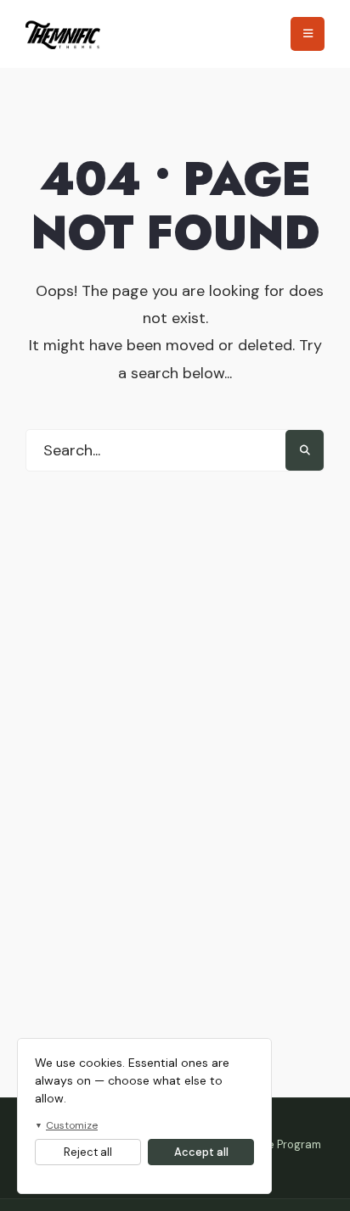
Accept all (201, 1152)
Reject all (88, 1152)
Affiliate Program (277, 1144)
